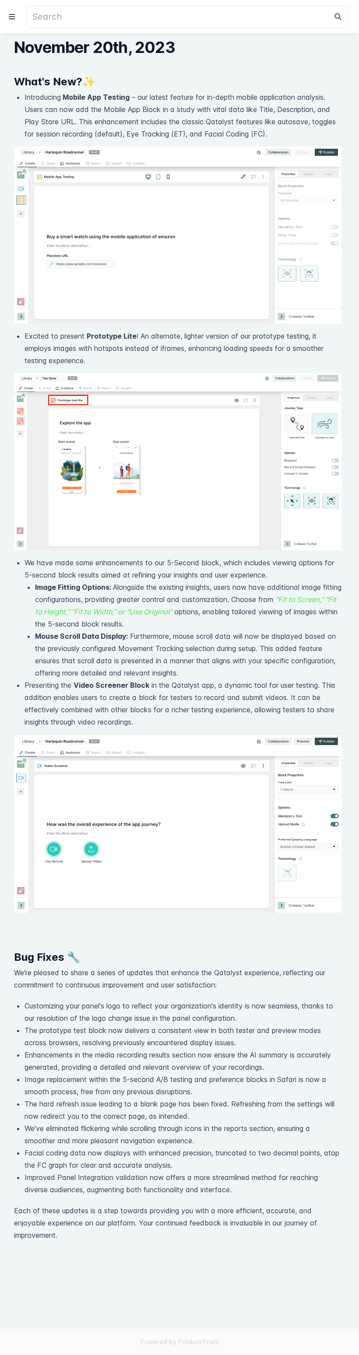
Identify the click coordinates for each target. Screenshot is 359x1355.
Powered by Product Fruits (180, 1341)
